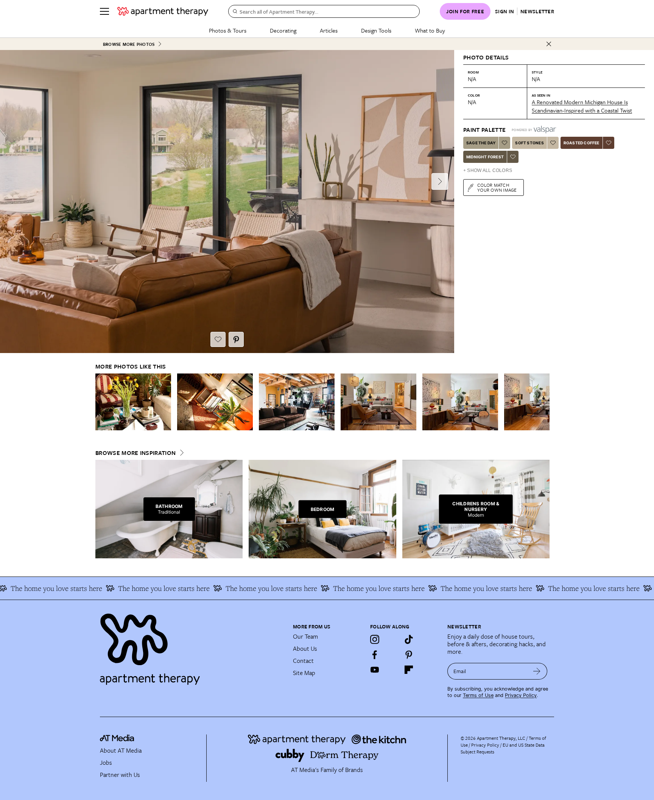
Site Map (304, 672)
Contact (303, 660)
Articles (329, 30)
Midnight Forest (485, 157)
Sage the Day (480, 143)
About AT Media (121, 750)
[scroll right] (543, 402)
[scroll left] (101, 402)
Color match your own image (497, 187)
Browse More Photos (128, 44)
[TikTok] (408, 639)
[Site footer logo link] (192, 645)
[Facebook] (374, 654)
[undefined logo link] (162, 11)
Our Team (305, 636)
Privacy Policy (521, 695)
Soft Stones (529, 143)
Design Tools (376, 30)
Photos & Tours (227, 30)
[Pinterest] (408, 654)
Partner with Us (120, 774)
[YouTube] (374, 669)
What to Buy (430, 30)
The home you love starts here (142, 588)
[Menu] (104, 11)
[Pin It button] (236, 339)
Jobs (106, 762)
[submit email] (536, 671)
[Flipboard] (408, 669)
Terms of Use (478, 695)
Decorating (283, 30)
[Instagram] (374, 639)
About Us (305, 648)
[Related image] (133, 401)
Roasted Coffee (582, 143)
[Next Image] (439, 181)
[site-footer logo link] (117, 739)
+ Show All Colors (487, 170)
